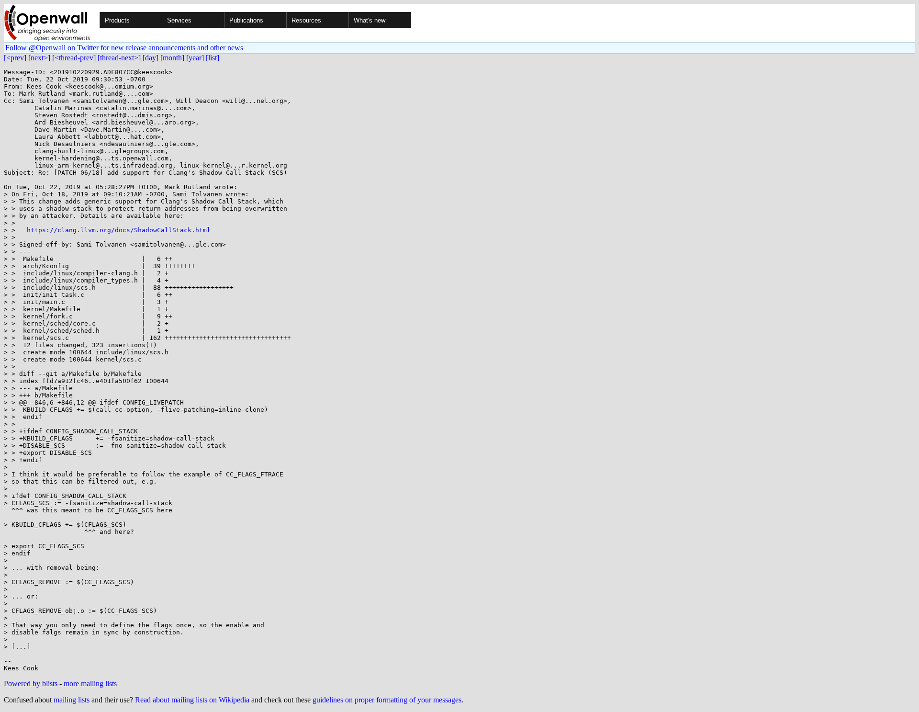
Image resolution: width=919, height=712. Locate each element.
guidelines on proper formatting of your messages (387, 700)
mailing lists (72, 700)
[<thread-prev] (74, 58)
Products (117, 20)
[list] (212, 58)
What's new (369, 20)
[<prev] (15, 58)
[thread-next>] (119, 58)
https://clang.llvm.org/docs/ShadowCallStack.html (119, 230)
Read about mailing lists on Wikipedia (192, 700)
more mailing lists (90, 683)
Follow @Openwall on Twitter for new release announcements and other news (124, 48)
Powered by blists (30, 683)
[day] (150, 58)
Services (179, 20)
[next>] (39, 58)
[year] (195, 58)
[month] (172, 58)
